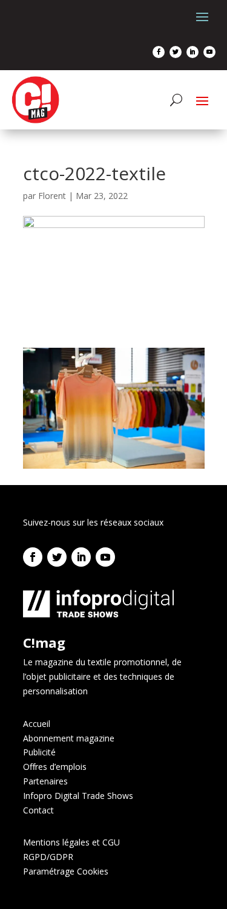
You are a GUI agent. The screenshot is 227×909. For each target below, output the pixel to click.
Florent (52, 195)
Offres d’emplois (55, 766)
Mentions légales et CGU (71, 842)
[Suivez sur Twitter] (175, 52)
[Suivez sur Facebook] (159, 52)
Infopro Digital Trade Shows (78, 795)
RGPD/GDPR (48, 856)
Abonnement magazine (68, 738)
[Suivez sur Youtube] (209, 52)
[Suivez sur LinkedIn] (192, 52)
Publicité (39, 752)
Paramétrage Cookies (65, 871)
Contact (38, 810)
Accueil (36, 723)
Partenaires (45, 781)
